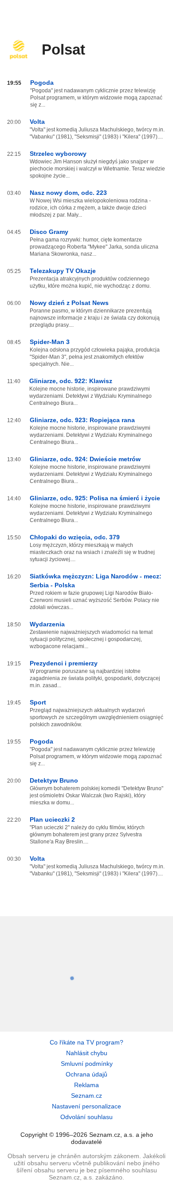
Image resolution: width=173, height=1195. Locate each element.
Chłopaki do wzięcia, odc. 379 (75, 537)
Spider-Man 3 (50, 341)
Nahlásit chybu (86, 1053)
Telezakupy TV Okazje (63, 270)
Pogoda (42, 82)
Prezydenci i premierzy (64, 663)
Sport (38, 702)
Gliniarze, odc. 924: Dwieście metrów (85, 459)
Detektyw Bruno (54, 780)
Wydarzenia (47, 624)
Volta (37, 121)
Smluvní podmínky (87, 1063)
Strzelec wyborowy (58, 153)
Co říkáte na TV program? (86, 1042)
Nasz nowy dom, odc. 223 (68, 192)
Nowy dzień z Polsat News (69, 302)
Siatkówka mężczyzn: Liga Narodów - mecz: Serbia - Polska (95, 581)
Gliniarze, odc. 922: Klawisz (70, 380)
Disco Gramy (49, 231)
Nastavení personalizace (86, 1106)
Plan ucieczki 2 (52, 819)
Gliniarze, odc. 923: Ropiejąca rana (82, 419)
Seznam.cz (86, 1095)
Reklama (86, 1084)
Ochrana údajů (86, 1074)
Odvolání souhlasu (86, 1116)
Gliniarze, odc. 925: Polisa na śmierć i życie (95, 498)
